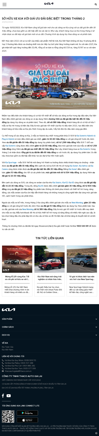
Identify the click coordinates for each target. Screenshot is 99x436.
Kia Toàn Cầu (7, 347)
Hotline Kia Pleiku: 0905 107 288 (18, 363)
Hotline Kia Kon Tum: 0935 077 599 (20, 368)
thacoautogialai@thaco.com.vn (17, 371)
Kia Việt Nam (7, 350)
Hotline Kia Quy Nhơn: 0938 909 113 (20, 360)
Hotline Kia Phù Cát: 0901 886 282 (19, 366)
